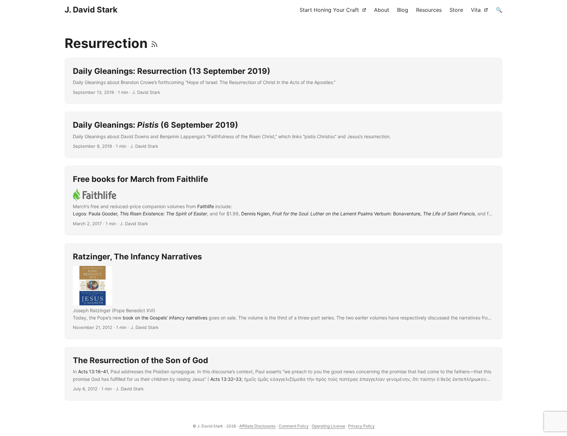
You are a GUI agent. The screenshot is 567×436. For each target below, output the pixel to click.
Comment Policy (294, 426)
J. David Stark (91, 9)
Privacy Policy (361, 426)
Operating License (328, 426)
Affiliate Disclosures (257, 426)
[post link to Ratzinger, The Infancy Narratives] (283, 291)
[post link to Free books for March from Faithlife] (283, 200)
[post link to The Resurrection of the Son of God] (283, 373)
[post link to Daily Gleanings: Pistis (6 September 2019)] (283, 134)
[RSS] (154, 43)
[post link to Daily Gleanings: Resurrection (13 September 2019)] (283, 80)
